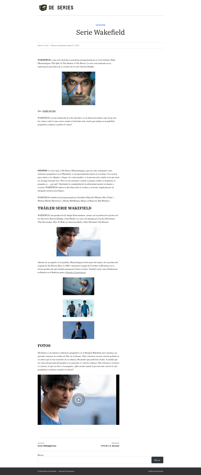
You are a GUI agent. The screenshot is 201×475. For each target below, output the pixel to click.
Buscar (41, 455)
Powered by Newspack (66, 471)
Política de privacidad (155, 471)
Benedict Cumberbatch (76, 272)
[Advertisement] (78, 144)
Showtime (100, 25)
